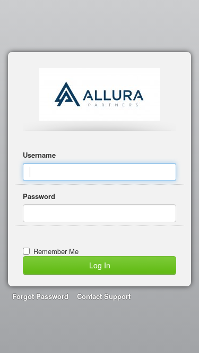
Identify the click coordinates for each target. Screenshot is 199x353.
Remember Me (56, 251)
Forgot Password (40, 296)
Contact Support (104, 296)
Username (39, 155)
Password (39, 196)
